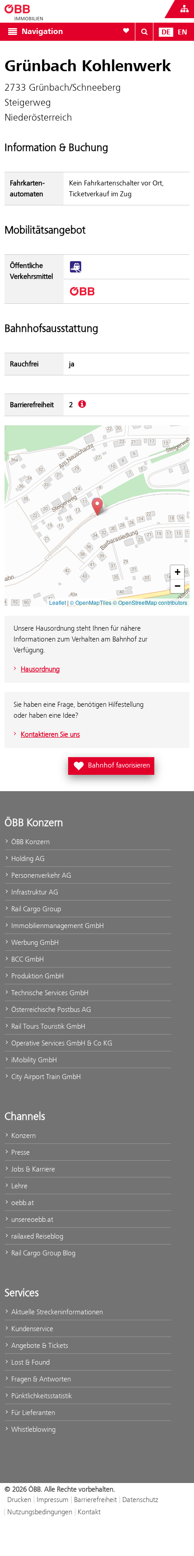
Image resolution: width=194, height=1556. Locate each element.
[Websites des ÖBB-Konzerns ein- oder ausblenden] (184, 9)
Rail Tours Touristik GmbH (47, 1026)
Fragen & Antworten (40, 1379)
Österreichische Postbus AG (50, 1009)
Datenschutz (140, 1499)
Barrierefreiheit (95, 1499)
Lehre (18, 1186)
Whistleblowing (32, 1429)
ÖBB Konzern (29, 841)
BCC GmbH (26, 959)
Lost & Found (29, 1362)
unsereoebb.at (31, 1219)
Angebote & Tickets (38, 1345)
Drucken (19, 1499)
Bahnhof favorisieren (113, 764)
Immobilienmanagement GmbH (56, 925)
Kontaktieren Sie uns (50, 734)
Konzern (22, 1135)
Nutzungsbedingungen (39, 1511)
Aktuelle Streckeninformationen (56, 1312)
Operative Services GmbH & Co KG (60, 1043)
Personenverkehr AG (40, 875)
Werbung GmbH (34, 942)
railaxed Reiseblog (36, 1236)
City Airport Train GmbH (45, 1076)
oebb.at (21, 1202)
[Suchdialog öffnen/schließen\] (144, 32)
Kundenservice (31, 1328)
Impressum (53, 1499)
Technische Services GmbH (48, 992)
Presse (19, 1152)
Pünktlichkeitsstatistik (40, 1395)
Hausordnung (40, 669)
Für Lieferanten (32, 1412)
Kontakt (89, 1511)
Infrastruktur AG (33, 892)
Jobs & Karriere (32, 1169)
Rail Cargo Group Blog (42, 1253)
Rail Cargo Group (35, 908)
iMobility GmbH (33, 1059)
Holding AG (27, 858)
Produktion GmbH (36, 976)
